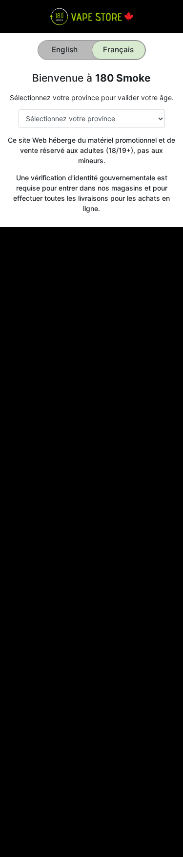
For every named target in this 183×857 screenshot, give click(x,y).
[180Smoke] (91, 16)
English (65, 49)
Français (118, 49)
